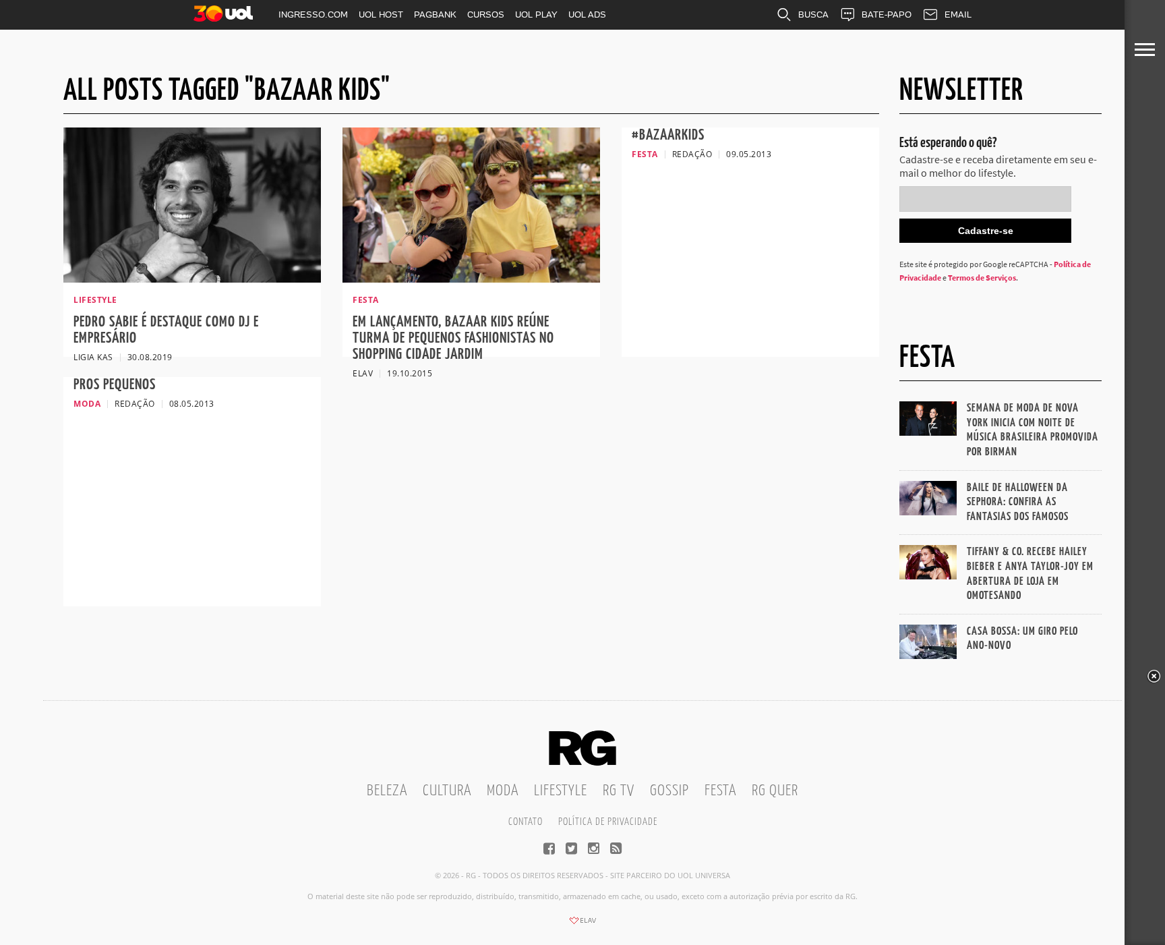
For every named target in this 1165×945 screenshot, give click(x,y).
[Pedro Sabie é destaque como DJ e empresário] (192, 278)
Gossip (669, 791)
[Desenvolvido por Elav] (582, 925)
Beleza (387, 791)
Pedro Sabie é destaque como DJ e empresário (166, 330)
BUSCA (813, 14)
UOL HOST (381, 14)
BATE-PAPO (887, 14)
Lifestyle (560, 791)
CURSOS (485, 14)
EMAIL (958, 14)
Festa (720, 791)
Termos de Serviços (982, 278)
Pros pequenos (114, 385)
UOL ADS (587, 14)
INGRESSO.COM (313, 14)
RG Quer (775, 791)
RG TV (618, 791)
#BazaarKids (668, 135)
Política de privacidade (607, 822)
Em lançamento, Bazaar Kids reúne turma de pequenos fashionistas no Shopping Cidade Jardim (453, 338)
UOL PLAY (536, 14)
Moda (502, 791)
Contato (525, 822)
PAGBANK (435, 14)
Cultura (447, 791)
